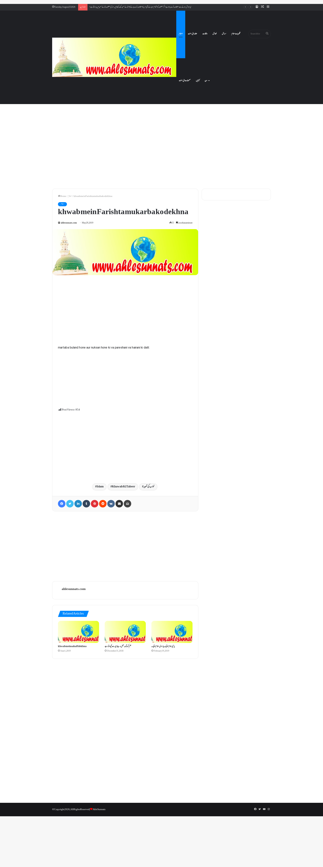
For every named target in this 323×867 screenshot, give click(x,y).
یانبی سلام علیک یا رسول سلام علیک (163, 646)
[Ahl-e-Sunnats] (114, 57)
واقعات (204, 34)
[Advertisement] (161, 153)
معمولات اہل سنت (185, 81)
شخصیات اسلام (235, 34)
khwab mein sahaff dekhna (72, 646)
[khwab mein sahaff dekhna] (78, 632)
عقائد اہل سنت (192, 34)
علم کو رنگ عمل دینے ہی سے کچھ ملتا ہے (118, 646)
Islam (100, 486)
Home (63, 196)
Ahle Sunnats (99, 809)
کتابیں (197, 81)
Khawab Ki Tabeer (123, 486)
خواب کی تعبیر (149, 486)
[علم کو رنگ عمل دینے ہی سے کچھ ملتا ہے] (125, 632)
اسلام (181, 34)
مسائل (224, 34)
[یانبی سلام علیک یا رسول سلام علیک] (172, 632)
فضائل (215, 34)
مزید (206, 81)
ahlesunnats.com (69, 223)
